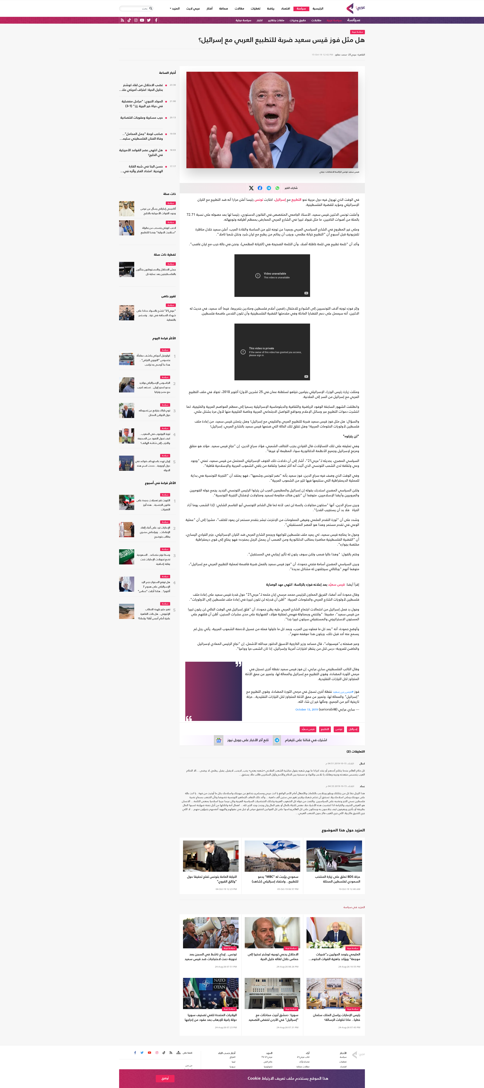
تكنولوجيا (268, 1066)
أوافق (165, 1078)
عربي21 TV (266, 1057)
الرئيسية (316, 8)
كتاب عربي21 (303, 1057)
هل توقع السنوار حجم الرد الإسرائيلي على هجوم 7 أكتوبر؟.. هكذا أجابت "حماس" (154, 587)
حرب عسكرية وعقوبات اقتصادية (141, 117)
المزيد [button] (175, 8)
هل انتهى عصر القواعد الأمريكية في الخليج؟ (141, 153)
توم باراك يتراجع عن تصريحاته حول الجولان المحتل (154, 412)
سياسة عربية (334, 20)
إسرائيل (280, 200)
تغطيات (255, 8)
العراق (232, 1057)
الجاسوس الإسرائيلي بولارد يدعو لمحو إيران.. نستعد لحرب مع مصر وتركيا (153, 387)
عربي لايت (193, 8)
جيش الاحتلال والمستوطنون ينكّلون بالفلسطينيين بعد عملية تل (156, 272)
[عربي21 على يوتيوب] (142, 20)
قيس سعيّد (336, 584)
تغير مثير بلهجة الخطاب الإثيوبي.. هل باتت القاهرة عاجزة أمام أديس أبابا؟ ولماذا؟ (154, 614)
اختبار (260, 20)
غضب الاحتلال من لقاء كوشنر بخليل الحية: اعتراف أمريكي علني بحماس (141, 88)
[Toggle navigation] (151, 8)
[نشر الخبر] (251, 188)
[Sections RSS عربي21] (178, 1053)
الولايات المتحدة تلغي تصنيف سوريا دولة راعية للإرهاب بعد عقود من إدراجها (211, 1018)
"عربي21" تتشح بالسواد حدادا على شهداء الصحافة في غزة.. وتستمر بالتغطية (156, 315)
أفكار (210, 8)
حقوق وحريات (298, 20)
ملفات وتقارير (276, 20)
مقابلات (316, 20)
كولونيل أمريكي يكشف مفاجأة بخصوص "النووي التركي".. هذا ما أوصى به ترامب (153, 360)
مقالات (239, 8)
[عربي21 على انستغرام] (135, 20)
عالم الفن (268, 1061)
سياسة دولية (243, 20)
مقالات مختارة (303, 1066)
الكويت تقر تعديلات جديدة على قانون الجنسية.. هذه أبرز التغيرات (153, 505)
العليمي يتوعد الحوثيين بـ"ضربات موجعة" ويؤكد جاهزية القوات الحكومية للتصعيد (334, 957)
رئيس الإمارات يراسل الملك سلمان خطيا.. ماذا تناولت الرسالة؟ (336, 1018)
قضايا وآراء (304, 1061)
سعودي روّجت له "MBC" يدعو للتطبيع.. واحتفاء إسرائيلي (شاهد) (275, 879)
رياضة (270, 8)
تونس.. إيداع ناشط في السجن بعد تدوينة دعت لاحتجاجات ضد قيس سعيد (211, 957)
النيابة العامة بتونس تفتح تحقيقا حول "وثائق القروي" (212, 879)
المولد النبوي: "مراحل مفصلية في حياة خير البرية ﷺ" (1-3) (142, 104)
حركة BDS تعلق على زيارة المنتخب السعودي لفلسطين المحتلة (337, 879)
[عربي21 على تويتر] (149, 20)
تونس (259, 200)
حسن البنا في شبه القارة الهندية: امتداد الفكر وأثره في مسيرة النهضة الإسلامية (143, 169)
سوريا (232, 1066)
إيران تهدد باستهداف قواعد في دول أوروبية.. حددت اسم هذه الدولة (152, 466)
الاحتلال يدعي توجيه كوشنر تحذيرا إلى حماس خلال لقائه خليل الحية (273, 957)
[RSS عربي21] (122, 20)
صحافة (223, 8)
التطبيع (296, 200)
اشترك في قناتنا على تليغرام (306, 740)
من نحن (188, 1065)
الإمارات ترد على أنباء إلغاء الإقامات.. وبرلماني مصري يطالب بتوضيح (155, 532)
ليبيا (233, 1061)
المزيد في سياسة (354, 907)
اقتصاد (285, 8)
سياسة (301, 8)
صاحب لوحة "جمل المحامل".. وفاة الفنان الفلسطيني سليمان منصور (141, 136)
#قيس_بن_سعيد (343, 692)
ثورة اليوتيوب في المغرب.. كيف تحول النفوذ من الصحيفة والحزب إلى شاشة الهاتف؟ (154, 438)
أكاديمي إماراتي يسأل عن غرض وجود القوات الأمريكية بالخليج (158, 211)
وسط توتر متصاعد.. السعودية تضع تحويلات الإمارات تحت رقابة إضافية (153, 559)
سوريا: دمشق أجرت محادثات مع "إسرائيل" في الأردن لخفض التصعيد (273, 1018)
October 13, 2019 (307, 709)
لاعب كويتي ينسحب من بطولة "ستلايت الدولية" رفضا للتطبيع (158, 230)
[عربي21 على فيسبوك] (156, 20)
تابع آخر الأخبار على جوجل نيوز (248, 740)
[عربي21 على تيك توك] (129, 20)
